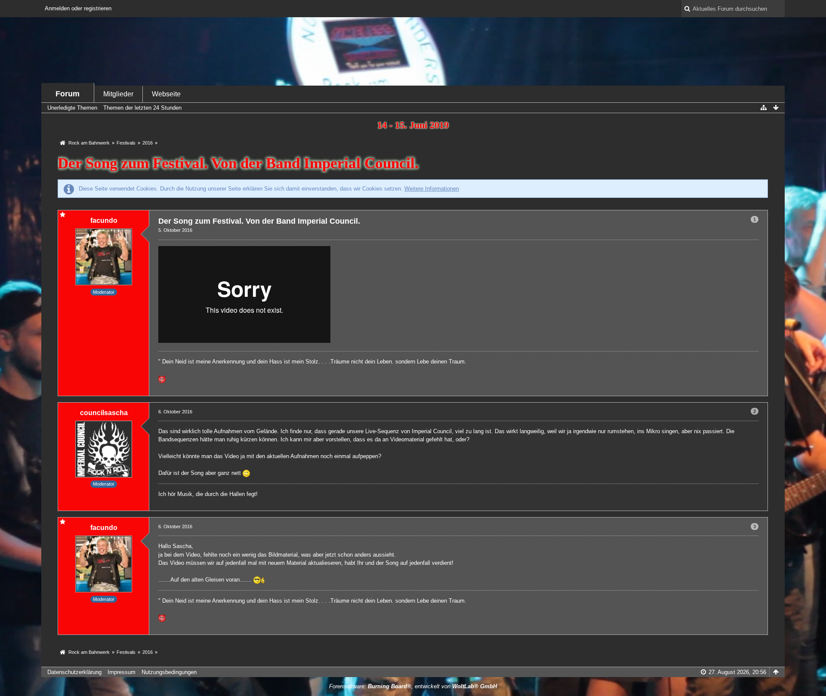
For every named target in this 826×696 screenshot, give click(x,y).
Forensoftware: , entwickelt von (413, 686)
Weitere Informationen (431, 188)
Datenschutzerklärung (74, 672)
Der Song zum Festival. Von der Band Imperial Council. (238, 163)
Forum (67, 93)
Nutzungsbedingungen (169, 672)
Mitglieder (118, 94)
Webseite (166, 94)
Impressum (122, 672)
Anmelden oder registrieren (78, 8)
